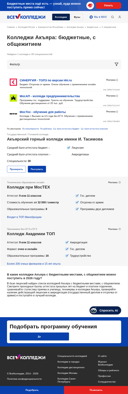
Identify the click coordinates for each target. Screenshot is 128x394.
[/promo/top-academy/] (64, 245)
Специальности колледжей (72, 356)
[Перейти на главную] (26, 17)
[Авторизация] (119, 17)
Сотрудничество (107, 381)
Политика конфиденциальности (24, 379)
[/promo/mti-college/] (64, 200)
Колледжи (61, 17)
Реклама (111, 79)
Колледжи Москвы (67, 373)
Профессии (104, 376)
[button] (112, 17)
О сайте (102, 356)
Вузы (77, 17)
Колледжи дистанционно (71, 367)
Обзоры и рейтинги (108, 370)
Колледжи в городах (69, 361)
